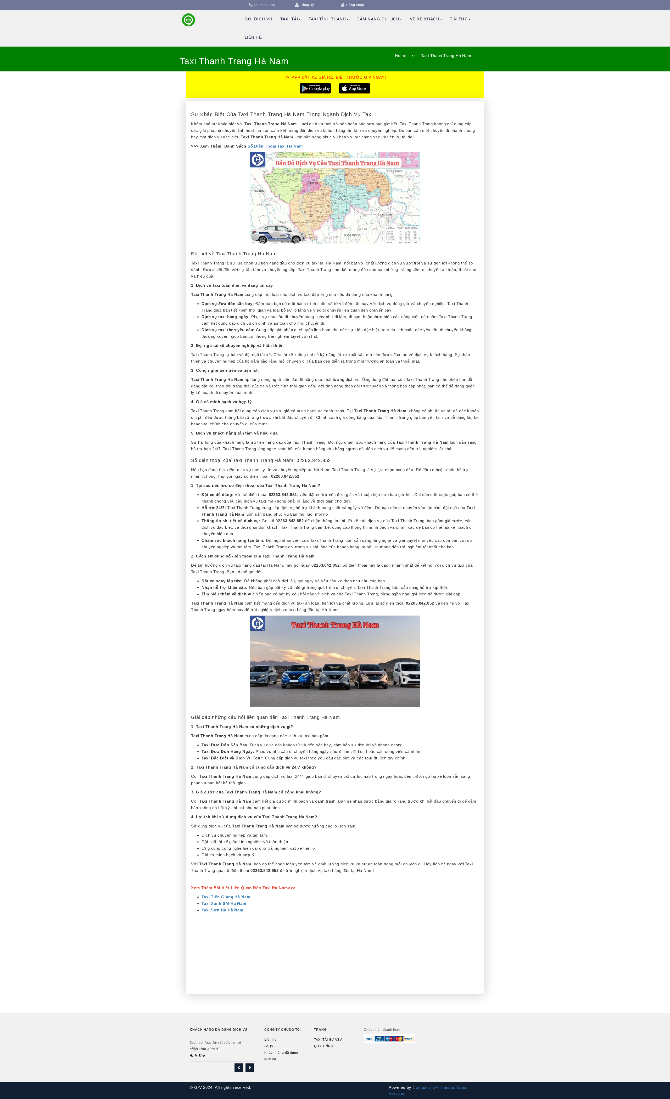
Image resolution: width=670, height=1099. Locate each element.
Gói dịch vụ (258, 19)
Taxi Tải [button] (289, 19)
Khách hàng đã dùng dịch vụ (281, 1056)
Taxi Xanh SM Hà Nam (224, 903)
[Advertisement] (335, 952)
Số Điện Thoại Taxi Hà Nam (275, 146)
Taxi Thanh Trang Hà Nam (445, 55)
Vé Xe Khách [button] (424, 19)
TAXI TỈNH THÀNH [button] (327, 19)
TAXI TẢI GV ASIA (328, 1039)
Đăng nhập (355, 5)
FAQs (268, 1046)
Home (400, 55)
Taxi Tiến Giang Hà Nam (226, 897)
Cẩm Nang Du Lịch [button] (377, 19)
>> (413, 55)
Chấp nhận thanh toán (382, 1030)
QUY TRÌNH (323, 1046)
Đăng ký (307, 5)
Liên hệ (253, 37)
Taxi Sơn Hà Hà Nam (222, 910)
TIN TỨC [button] (459, 19)
